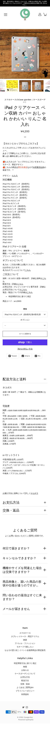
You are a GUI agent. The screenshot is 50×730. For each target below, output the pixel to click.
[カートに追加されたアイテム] (45, 14)
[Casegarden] (25, 14)
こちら (28, 270)
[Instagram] (27, 707)
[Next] (47, 54)
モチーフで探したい (25, 647)
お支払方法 (11, 502)
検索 (25, 667)
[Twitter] (23, 707)
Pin (39, 356)
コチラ (35, 493)
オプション (25, 320)
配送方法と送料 (14, 379)
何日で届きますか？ (16, 548)
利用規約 (25, 694)
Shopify (30, 720)
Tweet (14, 356)
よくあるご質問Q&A (25, 687)
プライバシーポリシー (25, 691)
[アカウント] (40, 14)
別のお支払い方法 (25, 349)
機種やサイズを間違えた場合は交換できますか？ (22, 570)
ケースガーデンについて (25, 674)
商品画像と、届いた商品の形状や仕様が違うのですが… (22, 583)
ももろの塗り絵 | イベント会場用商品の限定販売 (25, 650)
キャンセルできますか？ (19, 558)
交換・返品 (11, 510)
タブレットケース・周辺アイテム (25, 636)
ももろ (15, 176)
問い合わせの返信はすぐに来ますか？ (22, 597)
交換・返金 (25, 684)
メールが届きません (16, 609)
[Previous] (2, 54)
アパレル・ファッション (25, 643)
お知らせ (25, 670)
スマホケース (25, 633)
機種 (25, 309)
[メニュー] (6, 14)
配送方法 (25, 680)
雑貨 (25, 640)
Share (27, 356)
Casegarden (28, 717)
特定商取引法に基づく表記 (20, 296)
